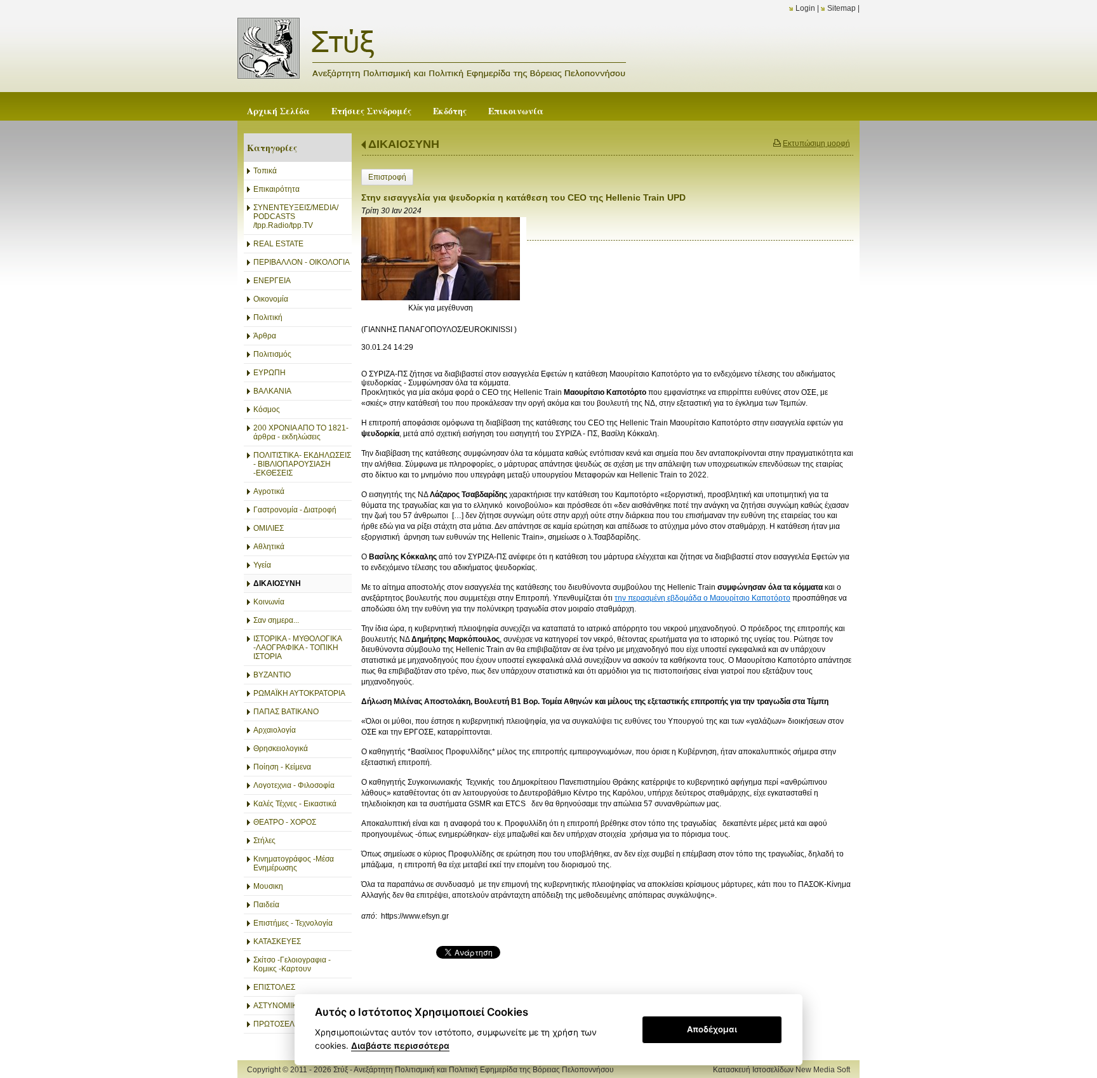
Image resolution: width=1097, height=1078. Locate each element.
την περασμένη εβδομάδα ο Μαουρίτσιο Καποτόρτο (702, 598)
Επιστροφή (387, 177)
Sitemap (841, 8)
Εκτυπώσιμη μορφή (816, 143)
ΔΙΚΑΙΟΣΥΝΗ (403, 144)
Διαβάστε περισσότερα (400, 1046)
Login (805, 8)
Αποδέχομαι (712, 1029)
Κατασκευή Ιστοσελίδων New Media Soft (781, 1069)
